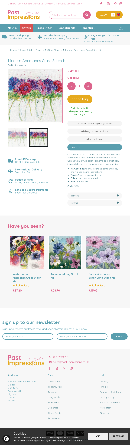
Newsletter (105, 407)
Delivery (104, 381)
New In (12, 28)
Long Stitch (54, 397)
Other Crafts (54, 413)
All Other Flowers (94, 139)
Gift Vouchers (25, 3)
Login (79, 3)
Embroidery (54, 402)
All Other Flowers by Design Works (95, 123)
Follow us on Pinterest (115, 4)
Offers (26, 28)
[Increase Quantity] (88, 86)
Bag (113, 14)
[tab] (94, 147)
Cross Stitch (54, 381)
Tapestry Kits (55, 386)
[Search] (87, 15)
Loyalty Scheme (66, 3)
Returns (104, 386)
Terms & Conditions (110, 402)
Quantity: (73, 77)
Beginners (53, 407)
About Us (104, 413)
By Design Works (17, 65)
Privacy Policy (107, 397)
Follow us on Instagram (121, 4)
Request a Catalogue (111, 392)
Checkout (103, 15)
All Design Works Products (94, 131)
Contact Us (51, 3)
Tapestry (52, 392)
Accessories (54, 418)
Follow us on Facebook (101, 4)
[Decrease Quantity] (71, 86)
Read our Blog (108, 4)
